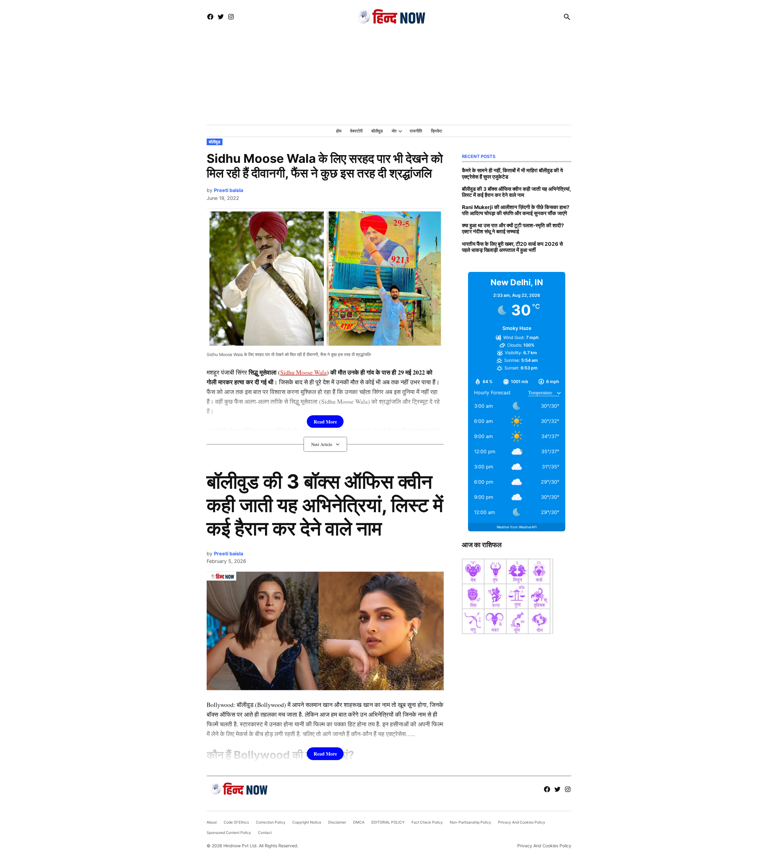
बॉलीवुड (377, 130)
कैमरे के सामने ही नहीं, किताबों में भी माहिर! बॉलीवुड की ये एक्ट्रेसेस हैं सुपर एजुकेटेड (512, 173)
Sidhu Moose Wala (303, 372)
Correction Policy (270, 822)
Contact (265, 832)
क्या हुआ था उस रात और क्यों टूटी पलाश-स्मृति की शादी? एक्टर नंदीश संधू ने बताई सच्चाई (513, 228)
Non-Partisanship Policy (470, 822)
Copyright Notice (306, 822)
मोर (394, 130)
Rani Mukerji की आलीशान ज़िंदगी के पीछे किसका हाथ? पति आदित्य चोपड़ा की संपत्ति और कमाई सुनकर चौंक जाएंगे (515, 210)
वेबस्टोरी (356, 130)
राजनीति (416, 130)
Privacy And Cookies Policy (521, 822)
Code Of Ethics (236, 822)
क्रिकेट (436, 130)
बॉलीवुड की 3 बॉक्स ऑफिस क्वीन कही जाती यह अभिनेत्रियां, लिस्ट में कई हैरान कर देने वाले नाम (325, 505)
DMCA (358, 822)
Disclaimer (337, 822)
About (212, 822)
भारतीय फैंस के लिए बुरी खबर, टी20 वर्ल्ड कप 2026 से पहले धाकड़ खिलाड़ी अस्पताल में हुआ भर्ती (512, 247)
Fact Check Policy (427, 822)
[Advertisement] (389, 79)
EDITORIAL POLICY (387, 822)
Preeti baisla (228, 190)
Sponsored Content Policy (229, 832)
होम (338, 130)
